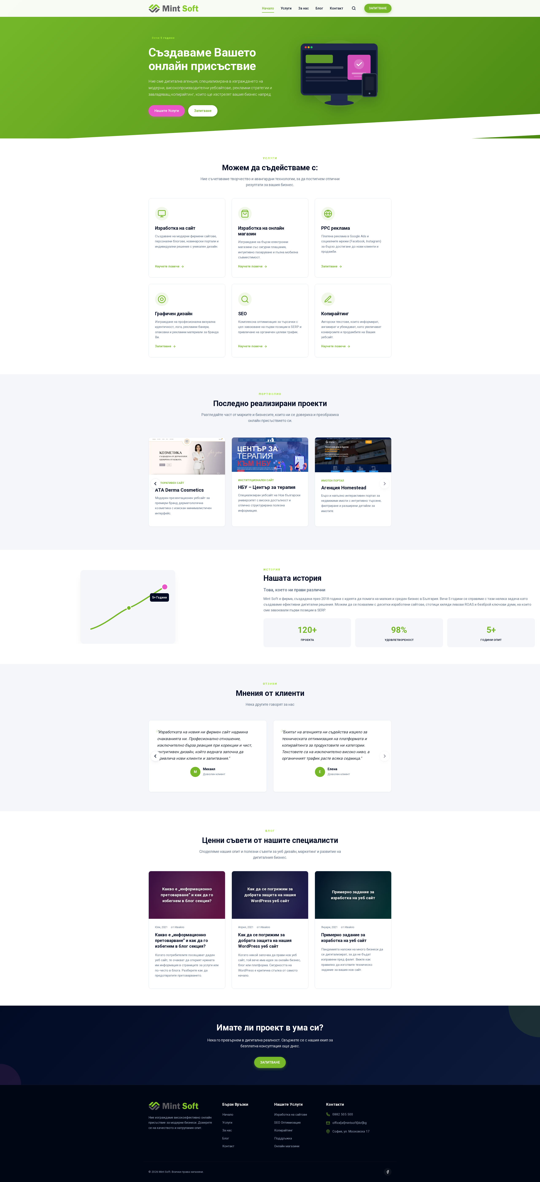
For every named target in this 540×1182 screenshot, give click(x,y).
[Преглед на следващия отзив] (384, 756)
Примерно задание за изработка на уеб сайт (344, 937)
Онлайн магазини (286, 1146)
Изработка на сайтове (290, 1114)
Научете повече (167, 266)
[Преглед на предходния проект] (155, 483)
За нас (303, 8)
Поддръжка (283, 1138)
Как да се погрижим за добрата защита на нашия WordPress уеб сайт (265, 940)
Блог (319, 8)
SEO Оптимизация (287, 1122)
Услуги (286, 8)
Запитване (203, 111)
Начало (268, 8)
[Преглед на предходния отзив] (155, 756)
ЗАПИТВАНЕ (378, 8)
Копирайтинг (283, 1130)
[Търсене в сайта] (354, 8)
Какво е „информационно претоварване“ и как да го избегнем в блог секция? (181, 940)
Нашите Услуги (166, 111)
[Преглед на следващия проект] (384, 483)
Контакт (336, 8)
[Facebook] (388, 1172)
